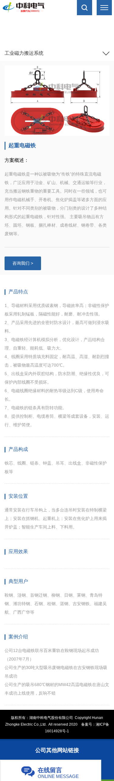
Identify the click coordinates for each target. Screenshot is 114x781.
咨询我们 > (22, 263)
